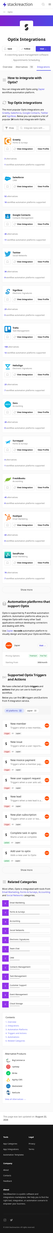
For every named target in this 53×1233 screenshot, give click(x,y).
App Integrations (11, 1149)
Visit (43, 48)
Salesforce (16, 112)
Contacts (7, 1175)
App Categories (10, 1143)
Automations (13, 1037)
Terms (31, 1149)
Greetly (6, 112)
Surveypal (18, 440)
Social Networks (15, 895)
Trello (16, 327)
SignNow (11, 116)
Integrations (13, 1025)
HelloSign (18, 365)
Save (10, 48)
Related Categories (16, 1040)
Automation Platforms (18, 1029)
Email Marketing (10, 892)
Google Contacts (31, 112)
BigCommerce (18, 1060)
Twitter (44, 112)
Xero (15, 403)
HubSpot (17, 515)
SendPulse (18, 553)
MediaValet (17, 1086)
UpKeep (15, 1066)
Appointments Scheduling (26, 60)
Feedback (7, 1181)
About (6, 1170)
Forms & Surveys (28, 892)
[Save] (7, 148)
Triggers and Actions (17, 1033)
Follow (27, 48)
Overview (12, 1022)
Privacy (32, 1143)
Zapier (41, 89)
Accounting (44, 892)
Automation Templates (13, 1154)
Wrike (14, 1073)
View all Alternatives (15, 1099)
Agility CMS (17, 1079)
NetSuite (16, 1092)
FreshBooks (19, 478)
